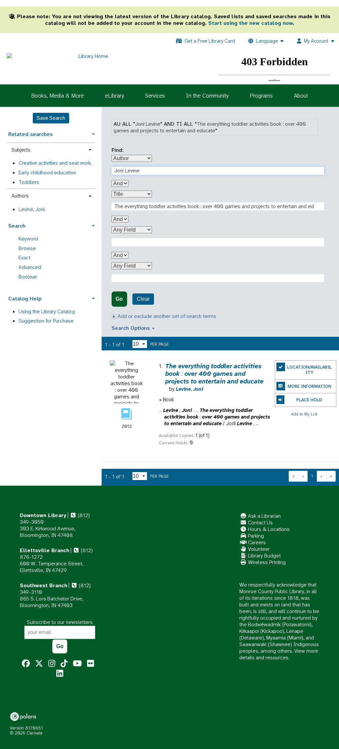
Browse (27, 248)
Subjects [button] (21, 150)
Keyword (28, 238)
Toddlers (29, 182)
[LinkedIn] (59, 673)
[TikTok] (64, 663)
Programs (261, 95)
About (301, 95)
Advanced (30, 267)
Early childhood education (47, 172)
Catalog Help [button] (24, 298)
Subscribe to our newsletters (60, 622)
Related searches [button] (30, 134)
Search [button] (16, 225)
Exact (24, 257)
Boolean (28, 276)
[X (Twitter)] (39, 663)
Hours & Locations (268, 529)
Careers (256, 542)
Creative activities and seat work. (55, 162)
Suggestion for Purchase (46, 320)
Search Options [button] (131, 328)
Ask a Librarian (264, 515)
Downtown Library (43, 515)
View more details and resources (278, 654)
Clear (143, 299)
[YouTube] (77, 663)
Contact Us (260, 522)
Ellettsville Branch (44, 550)
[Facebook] (26, 663)
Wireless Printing (266, 562)
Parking (255, 535)
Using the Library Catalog (47, 311)
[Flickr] (90, 663)
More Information (309, 386)
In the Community (207, 95)
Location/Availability (309, 369)
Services (155, 95)
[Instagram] (51, 663)
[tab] (50, 133)
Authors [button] (20, 196)
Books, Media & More (57, 95)
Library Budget (264, 555)
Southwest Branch (43, 585)
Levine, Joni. (32, 209)
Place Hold (309, 400)
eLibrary (114, 95)
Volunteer (258, 549)
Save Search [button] (51, 117)
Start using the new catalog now (250, 23)
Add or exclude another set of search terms (166, 316)
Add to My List (304, 414)
